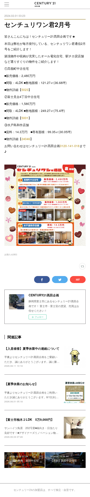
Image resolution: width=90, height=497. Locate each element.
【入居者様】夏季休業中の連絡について (31, 348)
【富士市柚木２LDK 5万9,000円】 (29, 419)
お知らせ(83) (10, 254)
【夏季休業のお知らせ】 (21, 384)
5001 (24, 118)
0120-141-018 (70, 146)
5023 (24, 89)
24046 (25, 139)
